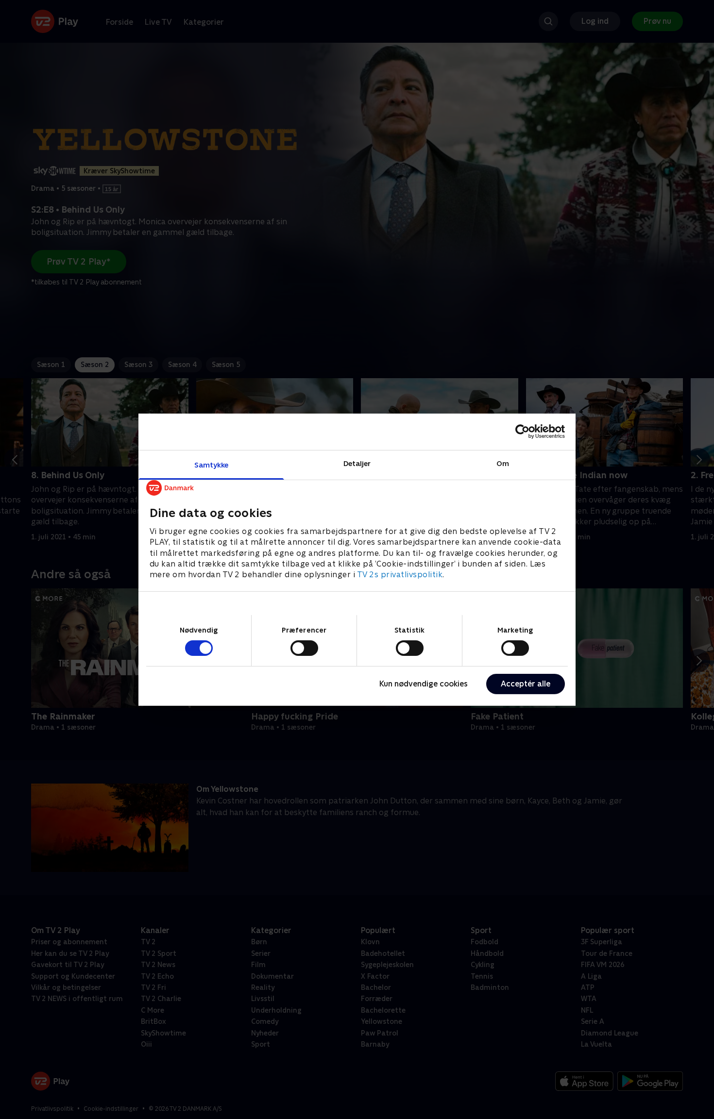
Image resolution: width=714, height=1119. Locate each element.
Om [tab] (502, 463)
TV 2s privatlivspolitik (400, 574)
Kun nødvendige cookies (423, 683)
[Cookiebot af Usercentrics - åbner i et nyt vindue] (522, 431)
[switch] (304, 648)
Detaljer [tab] (357, 463)
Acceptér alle (525, 683)
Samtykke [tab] (211, 464)
